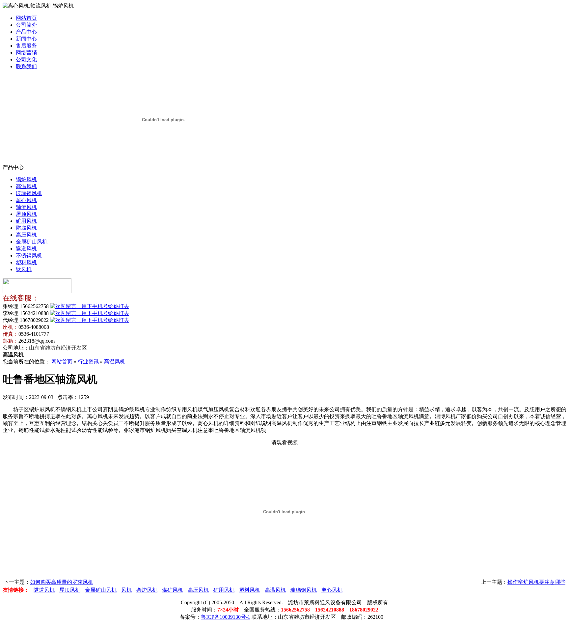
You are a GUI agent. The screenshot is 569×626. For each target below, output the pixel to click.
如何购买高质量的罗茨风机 (61, 582)
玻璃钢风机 (29, 193)
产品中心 (26, 32)
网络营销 (26, 52)
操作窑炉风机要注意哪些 (536, 582)
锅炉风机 (26, 179)
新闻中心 (26, 39)
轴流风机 (26, 207)
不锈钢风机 (29, 255)
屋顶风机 (26, 214)
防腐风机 (26, 228)
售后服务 (26, 45)
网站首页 (26, 18)
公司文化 (26, 59)
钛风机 (24, 269)
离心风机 (26, 200)
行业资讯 (88, 361)
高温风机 (26, 186)
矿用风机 (26, 221)
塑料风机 (26, 262)
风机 (126, 590)
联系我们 (26, 66)
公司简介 (26, 25)
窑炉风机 (146, 590)
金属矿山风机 (31, 241)
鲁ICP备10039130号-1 (225, 617)
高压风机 (26, 235)
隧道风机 (26, 248)
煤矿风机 (172, 590)
